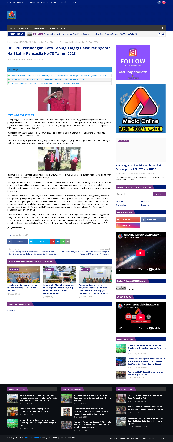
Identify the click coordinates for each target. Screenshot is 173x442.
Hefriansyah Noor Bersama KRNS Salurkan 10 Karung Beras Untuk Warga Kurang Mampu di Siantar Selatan (91, 411)
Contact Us (34, 2)
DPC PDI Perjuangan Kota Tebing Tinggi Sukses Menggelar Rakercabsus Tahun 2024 (46, 83)
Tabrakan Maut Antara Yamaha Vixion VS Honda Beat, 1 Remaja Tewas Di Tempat (146, 408)
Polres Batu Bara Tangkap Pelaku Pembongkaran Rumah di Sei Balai (35, 410)
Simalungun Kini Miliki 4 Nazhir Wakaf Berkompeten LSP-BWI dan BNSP (22, 288)
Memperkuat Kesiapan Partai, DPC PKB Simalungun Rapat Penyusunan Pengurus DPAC (147, 348)
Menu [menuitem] (12, 28)
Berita (15, 235)
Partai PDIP (19, 42)
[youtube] (128, 219)
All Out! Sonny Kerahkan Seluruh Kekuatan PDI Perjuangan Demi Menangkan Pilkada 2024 (48, 79)
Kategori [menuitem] (23, 28)
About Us (11, 2)
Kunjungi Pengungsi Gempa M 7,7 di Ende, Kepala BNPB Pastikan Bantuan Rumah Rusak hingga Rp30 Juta (93, 424)
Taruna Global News (17, 59)
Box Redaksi (121, 205)
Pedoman (74, 2)
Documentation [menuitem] (58, 28)
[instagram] (164, 2)
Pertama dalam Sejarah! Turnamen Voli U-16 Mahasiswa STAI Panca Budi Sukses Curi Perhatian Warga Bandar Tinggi (147, 361)
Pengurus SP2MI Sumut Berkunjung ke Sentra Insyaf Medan (145, 373)
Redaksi (64, 2)
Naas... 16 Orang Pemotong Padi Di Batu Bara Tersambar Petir (146, 396)
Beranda (44, 2)
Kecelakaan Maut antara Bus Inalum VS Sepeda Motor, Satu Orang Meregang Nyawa (145, 421)
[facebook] (159, 2)
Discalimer (145, 205)
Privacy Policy (22, 2)
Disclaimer (55, 2)
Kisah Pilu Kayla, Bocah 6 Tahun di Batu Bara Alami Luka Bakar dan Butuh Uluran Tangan (92, 398)
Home (144, 438)
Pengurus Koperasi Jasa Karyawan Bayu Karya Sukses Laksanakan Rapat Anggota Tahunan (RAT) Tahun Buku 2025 (91, 34)
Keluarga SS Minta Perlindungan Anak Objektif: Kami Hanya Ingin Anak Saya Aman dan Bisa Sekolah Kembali (59, 289)
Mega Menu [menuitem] (39, 28)
